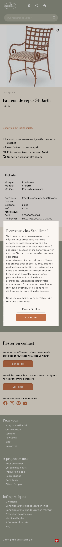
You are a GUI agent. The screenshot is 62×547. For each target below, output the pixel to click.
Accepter (31, 317)
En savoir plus (31, 309)
